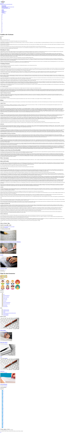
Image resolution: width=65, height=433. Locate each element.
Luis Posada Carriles (3, 268)
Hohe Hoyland (6, 227)
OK (0, 432)
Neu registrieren (6, 8)
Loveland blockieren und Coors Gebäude (9, 226)
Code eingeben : (2, 290)
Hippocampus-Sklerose (3, 342)
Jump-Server (2, 371)
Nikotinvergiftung (3, 330)
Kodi (1, 356)
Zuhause (4, 5)
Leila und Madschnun (3, 384)
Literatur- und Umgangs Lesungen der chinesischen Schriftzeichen (10, 241)
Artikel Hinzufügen (4, 11)
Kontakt (4, 6)
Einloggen (5, 7)
